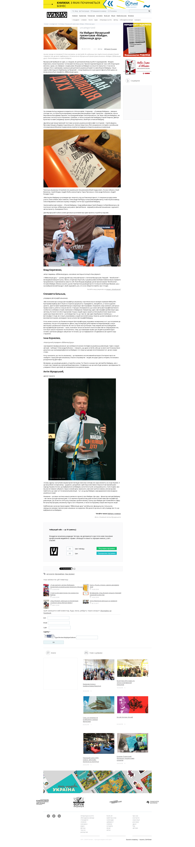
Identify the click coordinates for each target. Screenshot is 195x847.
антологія (50, 574)
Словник (84, 20)
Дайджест (110, 822)
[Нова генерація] (137, 56)
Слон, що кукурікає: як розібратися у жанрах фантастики (90, 719)
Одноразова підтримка (106, 553)
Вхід (76, 11)
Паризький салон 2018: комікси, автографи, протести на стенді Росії (91, 760)
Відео (96, 20)
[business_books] (97, 8)
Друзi (134, 824)
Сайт (45, 628)
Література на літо (106, 20)
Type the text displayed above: (65, 637)
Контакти (136, 818)
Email (45, 623)
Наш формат (70, 574)
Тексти (83, 830)
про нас (135, 816)
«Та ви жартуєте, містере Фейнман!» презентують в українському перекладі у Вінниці (66, 586)
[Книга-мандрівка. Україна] (97, 793)
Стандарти (75, 20)
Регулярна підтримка (107, 548)
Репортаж (91, 16)
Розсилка (113, 11)
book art (109, 816)
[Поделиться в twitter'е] (74, 569)
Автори (135, 828)
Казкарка (138, 20)
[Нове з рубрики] (86, 654)
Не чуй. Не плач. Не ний (125, 717)
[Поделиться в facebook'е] (72, 569)
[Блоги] (48, 654)
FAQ (134, 826)
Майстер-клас (122, 16)
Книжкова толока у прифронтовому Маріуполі (92, 685)
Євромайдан (59, 574)
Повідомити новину (99, 11)
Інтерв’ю (99, 16)
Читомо (46, 24)
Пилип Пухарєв (111, 49)
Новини (75, 16)
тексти (90, 20)
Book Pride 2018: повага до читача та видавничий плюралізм (126, 683)
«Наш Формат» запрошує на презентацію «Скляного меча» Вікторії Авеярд (64, 602)
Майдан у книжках (114, 514)
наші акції (136, 820)
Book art (107, 16)
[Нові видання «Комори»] (137, 75)
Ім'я (44, 618)
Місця (113, 16)
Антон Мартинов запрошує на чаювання (103, 601)
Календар (82, 16)
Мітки (108, 830)
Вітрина (131, 16)
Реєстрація (85, 11)
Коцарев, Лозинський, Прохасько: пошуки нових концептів (125, 758)
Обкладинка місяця (126, 20)
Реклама (136, 822)
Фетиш (116, 20)
